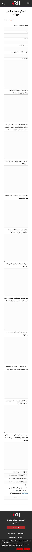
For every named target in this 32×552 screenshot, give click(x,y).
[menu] (28, 3)
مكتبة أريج (21, 533)
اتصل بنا (20, 537)
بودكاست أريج (12, 533)
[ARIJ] (16, 515)
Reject (19, 549)
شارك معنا (12, 537)
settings (4, 545)
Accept (27, 549)
